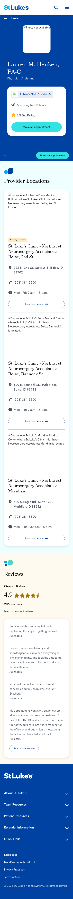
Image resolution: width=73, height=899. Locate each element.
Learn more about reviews (18, 611)
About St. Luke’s (15, 793)
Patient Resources (16, 816)
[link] (23, 115)
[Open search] (56, 7)
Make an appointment (36, 127)
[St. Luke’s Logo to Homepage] (16, 7)
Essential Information (19, 827)
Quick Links (12, 839)
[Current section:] (5, 155)
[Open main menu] (65, 7)
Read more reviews (24, 748)
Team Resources (15, 804)
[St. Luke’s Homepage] (18, 776)
